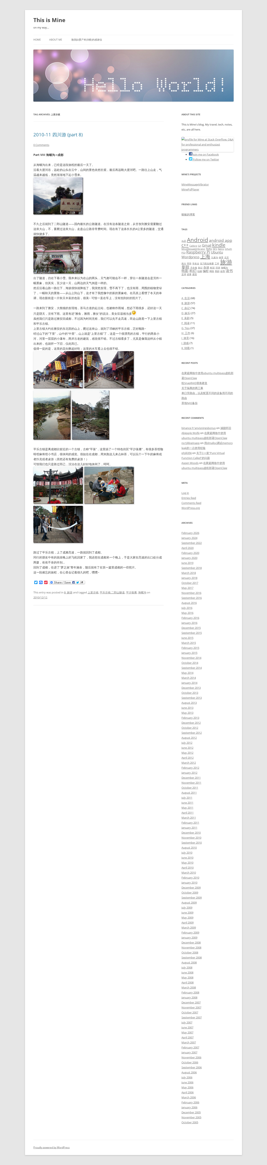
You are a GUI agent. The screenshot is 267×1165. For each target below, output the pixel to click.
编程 (206, 271)
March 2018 (188, 573)
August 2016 (189, 603)
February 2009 (190, 932)
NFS (215, 248)
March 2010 (188, 872)
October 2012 (189, 728)
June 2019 (187, 563)
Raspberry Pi (198, 252)
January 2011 (189, 827)
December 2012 (191, 723)
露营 (194, 274)
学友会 (195, 263)
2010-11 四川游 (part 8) (58, 134)
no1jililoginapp (190, 443)
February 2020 (190, 553)
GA (199, 245)
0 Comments (41, 145)
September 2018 (191, 568)
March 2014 (188, 678)
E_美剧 (185, 318)
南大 (183, 263)
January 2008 (189, 997)
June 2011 (187, 802)
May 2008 (187, 977)
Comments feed (191, 503)
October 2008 (189, 952)
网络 (211, 271)
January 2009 (189, 937)
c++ (185, 245)
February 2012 (190, 768)
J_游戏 (185, 343)
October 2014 (189, 663)
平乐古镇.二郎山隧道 (112, 592)
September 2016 (191, 598)
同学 (189, 263)
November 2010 (191, 837)
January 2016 (189, 623)
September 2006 (191, 1067)
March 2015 (188, 643)
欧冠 (212, 267)
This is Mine (49, 20)
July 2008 (186, 967)
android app (220, 240)
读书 (229, 270)
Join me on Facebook (205, 154)
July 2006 (186, 1077)
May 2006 (187, 1087)
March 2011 (188, 817)
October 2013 (189, 693)
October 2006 (189, 1062)
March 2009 (188, 927)
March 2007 (188, 1042)
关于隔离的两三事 (192, 388)
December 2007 (191, 1002)
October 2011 (189, 788)
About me (55, 39)
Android (197, 240)
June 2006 (187, 1082)
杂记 (200, 267)
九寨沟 (214, 257)
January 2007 (189, 1052)
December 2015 (191, 628)
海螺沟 (142, 592)
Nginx (221, 248)
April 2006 (187, 1092)
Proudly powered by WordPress (51, 1147)
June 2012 (187, 748)
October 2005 (189, 1122)
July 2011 (186, 797)
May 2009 (187, 917)
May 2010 (187, 862)
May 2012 (187, 753)
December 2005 (191, 1112)
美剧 (217, 271)
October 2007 (189, 1012)
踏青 (189, 274)
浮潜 (217, 267)
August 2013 (189, 703)
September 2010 (191, 842)
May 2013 (187, 713)
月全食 (193, 267)
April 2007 (187, 1037)
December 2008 (191, 942)
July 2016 (186, 608)
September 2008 (191, 957)
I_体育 (185, 338)
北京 (226, 257)
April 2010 (187, 867)
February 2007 (190, 1047)
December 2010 (191, 832)
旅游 (226, 262)
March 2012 (188, 763)
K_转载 (185, 348)
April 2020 (187, 548)
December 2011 (191, 778)
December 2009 (191, 887)
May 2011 (187, 807)
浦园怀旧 (225, 428)
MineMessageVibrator (195, 184)
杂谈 (206, 267)
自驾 (222, 271)
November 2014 (191, 658)
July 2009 (186, 907)
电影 (185, 270)
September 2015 (191, 633)
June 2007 (187, 1027)
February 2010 (190, 877)
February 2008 (190, 992)
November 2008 (191, 947)
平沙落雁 (131, 592)
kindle (218, 245)
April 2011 (187, 812)
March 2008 (188, 987)
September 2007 (191, 1017)
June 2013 (187, 708)
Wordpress (190, 257)
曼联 (185, 267)
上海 (205, 256)
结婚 (199, 271)
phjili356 (186, 453)
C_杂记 (185, 308)
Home (37, 39)
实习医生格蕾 (207, 263)
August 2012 (189, 738)
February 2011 (190, 822)
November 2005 (191, 1117)
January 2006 (189, 1107)
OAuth (228, 248)
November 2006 (191, 1057)
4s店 (183, 241)
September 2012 (191, 733)
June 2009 (187, 912)
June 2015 (187, 638)
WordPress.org (190, 508)
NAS (209, 249)
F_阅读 (185, 323)
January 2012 (189, 773)
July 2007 (186, 1022)
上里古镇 (93, 592)
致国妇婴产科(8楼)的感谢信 (86, 39)
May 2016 (187, 613)
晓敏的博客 (188, 214)
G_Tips (185, 328)
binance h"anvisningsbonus (198, 428)
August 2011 (189, 792)
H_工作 (185, 333)
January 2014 (189, 683)
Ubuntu (217, 252)
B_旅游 (68, 592)
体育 (221, 257)
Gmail (206, 245)
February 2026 (190, 533)
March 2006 (188, 1097)
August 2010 (189, 847)
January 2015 (189, 653)
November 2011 (191, 783)
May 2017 (187, 588)
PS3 (183, 252)
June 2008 (187, 972)
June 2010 (187, 857)
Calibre (193, 245)
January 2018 (189, 578)
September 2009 (191, 897)
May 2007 (187, 1032)
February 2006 (190, 1102)
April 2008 (187, 982)
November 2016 (191, 593)
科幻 (192, 270)
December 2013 (191, 688)
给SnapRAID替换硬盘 (194, 383)
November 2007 (191, 1007)
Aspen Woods (190, 463)
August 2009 (189, 902)
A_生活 (185, 298)
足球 (183, 274)
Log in (185, 493)
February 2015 (190, 648)
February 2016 (190, 618)
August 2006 (189, 1072)
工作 (217, 263)
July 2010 (186, 852)
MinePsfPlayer (190, 189)
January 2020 (189, 558)
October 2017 (189, 583)
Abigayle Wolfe (190, 433)
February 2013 (190, 718)
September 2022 (191, 543)
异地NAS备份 (189, 403)
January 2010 (189, 882)
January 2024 (189, 538)
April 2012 (187, 758)
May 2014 (187, 673)
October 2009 (189, 892)
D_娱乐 (185, 313)
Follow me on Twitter (205, 159)
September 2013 (191, 698)
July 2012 (186, 743)
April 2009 (187, 922)
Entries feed (188, 498)
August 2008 (189, 962)
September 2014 (191, 668)
